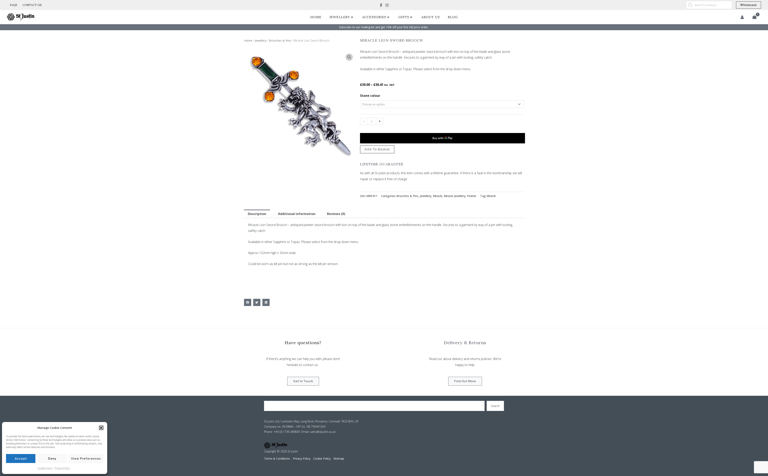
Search (495, 406)
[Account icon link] (742, 17)
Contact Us (32, 5)
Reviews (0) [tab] (336, 214)
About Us (430, 17)
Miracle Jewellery (454, 196)
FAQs (13, 5)
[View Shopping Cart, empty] (754, 17)
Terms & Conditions (277, 458)
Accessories (374, 17)
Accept (21, 458)
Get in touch (303, 381)
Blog (453, 17)
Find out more (465, 381)
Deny (52, 458)
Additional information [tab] (296, 214)
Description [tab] (257, 214)
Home (315, 17)
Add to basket (377, 149)
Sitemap (338, 458)
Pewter (471, 196)
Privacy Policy (62, 468)
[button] (101, 428)
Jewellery (339, 17)
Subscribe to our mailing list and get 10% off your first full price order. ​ (384, 27)
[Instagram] (387, 5)
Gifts (403, 17)
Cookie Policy (45, 468)
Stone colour (370, 95)
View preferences (86, 458)
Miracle (437, 196)
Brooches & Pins (280, 40)
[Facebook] (381, 5)
